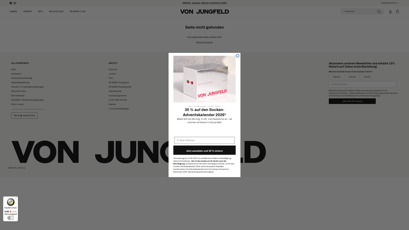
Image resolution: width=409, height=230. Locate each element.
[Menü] (16, 198)
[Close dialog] (237, 55)
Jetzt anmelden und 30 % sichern (204, 151)
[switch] (11, 218)
